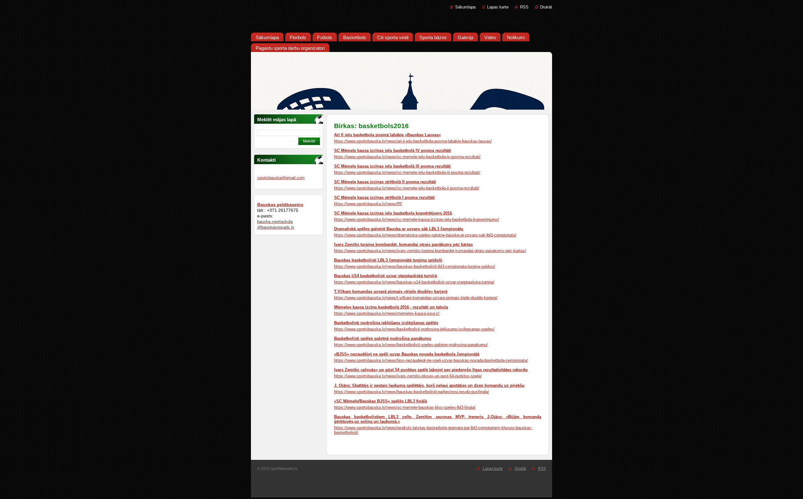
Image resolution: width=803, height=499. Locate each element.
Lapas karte (497, 7)
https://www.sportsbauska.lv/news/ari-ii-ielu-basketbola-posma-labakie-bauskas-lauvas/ (413, 141)
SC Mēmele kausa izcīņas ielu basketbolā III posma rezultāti (392, 166)
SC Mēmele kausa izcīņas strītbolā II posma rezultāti (385, 181)
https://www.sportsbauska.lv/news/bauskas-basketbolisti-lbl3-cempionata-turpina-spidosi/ (414, 266)
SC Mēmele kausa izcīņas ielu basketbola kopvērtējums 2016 (393, 213)
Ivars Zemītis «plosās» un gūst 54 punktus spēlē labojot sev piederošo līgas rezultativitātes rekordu (431, 369)
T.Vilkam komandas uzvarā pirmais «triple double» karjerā (390, 291)
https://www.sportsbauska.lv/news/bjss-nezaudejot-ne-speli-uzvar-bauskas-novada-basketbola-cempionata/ (431, 360)
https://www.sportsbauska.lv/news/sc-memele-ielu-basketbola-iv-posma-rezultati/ (407, 156)
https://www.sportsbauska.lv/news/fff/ (368, 203)
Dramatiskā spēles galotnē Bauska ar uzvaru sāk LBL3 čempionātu (398, 228)
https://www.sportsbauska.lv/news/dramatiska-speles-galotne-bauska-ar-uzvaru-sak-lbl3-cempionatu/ (425, 235)
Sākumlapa (465, 7)
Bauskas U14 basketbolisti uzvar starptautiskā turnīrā (385, 275)
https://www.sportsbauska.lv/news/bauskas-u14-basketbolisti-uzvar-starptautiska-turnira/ (414, 282)
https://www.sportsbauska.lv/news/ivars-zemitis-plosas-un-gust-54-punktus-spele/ (408, 376)
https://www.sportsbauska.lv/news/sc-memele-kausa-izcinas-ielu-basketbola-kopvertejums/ (416, 219)
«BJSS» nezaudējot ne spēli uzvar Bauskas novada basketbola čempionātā (406, 354)
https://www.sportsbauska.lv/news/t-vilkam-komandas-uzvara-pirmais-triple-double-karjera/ (415, 297)
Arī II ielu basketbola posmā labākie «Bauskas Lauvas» (387, 135)
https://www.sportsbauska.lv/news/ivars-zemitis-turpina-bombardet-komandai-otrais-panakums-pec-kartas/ (430, 250)
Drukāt (546, 7)
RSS (524, 7)
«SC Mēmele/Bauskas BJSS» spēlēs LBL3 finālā (380, 401)
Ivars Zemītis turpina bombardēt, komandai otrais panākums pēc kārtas (403, 244)
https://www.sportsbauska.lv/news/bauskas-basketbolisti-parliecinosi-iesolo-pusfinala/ (411, 391)
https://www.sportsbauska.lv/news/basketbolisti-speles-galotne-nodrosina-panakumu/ (411, 344)
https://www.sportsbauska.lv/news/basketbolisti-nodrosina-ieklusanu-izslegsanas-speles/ (414, 329)
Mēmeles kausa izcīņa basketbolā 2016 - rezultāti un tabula (391, 307)
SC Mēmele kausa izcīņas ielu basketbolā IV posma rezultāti (392, 150)
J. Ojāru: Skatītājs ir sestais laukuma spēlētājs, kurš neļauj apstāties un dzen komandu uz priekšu (429, 385)
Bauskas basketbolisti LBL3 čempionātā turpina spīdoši (388, 260)
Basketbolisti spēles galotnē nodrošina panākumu (382, 338)
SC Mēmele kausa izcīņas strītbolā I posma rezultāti (384, 197)
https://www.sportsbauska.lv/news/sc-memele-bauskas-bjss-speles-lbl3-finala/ (405, 407)
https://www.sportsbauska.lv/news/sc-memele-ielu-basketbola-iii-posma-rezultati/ (407, 172)
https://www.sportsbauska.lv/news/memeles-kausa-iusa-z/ (386, 313)
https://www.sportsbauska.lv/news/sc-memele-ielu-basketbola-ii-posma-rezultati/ (406, 188)
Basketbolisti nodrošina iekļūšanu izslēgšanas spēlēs (386, 322)
